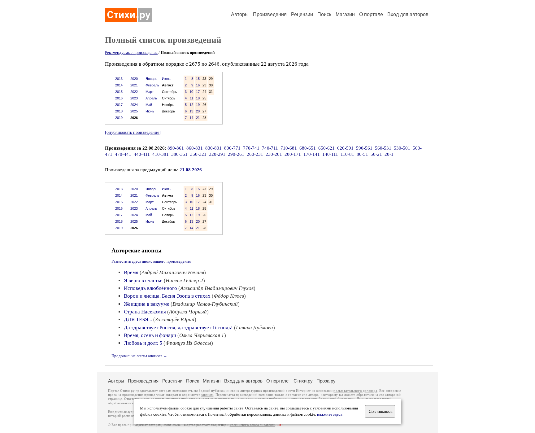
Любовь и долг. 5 (143, 343)
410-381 (160, 154)
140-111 (330, 154)
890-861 (175, 148)
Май (149, 105)
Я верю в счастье (143, 280)
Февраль (152, 85)
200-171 (293, 154)
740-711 (270, 148)
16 (198, 85)
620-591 (345, 148)
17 (198, 92)
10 (191, 92)
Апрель (151, 98)
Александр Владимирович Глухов (217, 288)
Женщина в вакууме (146, 304)
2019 (119, 118)
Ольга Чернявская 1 (201, 335)
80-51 (362, 154)
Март (150, 92)
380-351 (179, 154)
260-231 (255, 154)
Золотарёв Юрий (174, 319)
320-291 (217, 154)
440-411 (142, 154)
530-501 (402, 148)
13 (191, 111)
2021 (134, 85)
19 (198, 105)
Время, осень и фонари (150, 335)
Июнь (150, 111)
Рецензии (302, 14)
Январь (151, 79)
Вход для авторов (407, 14)
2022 (134, 92)
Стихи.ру (303, 380)
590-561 (364, 148)
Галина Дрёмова (254, 327)
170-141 (311, 154)
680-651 (307, 148)
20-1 (389, 154)
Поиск (324, 14)
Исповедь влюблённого (150, 288)
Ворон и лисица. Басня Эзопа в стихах (167, 296)
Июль (166, 79)
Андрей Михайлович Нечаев (172, 272)
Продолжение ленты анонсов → (139, 355)
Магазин (345, 14)
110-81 (347, 154)
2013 (119, 79)
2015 (119, 92)
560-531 (383, 148)
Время (131, 272)
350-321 (198, 154)
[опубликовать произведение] (133, 132)
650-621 (326, 148)
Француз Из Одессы (188, 343)
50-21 (376, 154)
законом (207, 394)
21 (198, 118)
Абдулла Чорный (188, 312)
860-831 (194, 148)
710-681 (289, 148)
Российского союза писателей (252, 424)
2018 (119, 111)
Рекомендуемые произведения (131, 52)
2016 (119, 98)
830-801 (213, 148)
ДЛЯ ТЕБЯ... (138, 319)
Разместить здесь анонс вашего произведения (151, 261)
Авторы (240, 14)
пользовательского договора (355, 390)
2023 (134, 98)
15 (198, 79)
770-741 (251, 148)
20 (198, 111)
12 (191, 105)
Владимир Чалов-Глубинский (205, 304)
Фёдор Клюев (229, 296)
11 (191, 98)
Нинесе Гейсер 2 (184, 280)
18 (198, 98)
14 (191, 118)
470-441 (123, 154)
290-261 (236, 154)
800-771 (232, 148)
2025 (134, 111)
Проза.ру (326, 380)
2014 (119, 85)
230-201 (274, 154)
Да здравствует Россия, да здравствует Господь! (178, 327)
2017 (119, 105)
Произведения (270, 14)
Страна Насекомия (145, 312)
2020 (134, 79)
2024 (134, 105)
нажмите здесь (329, 414)
